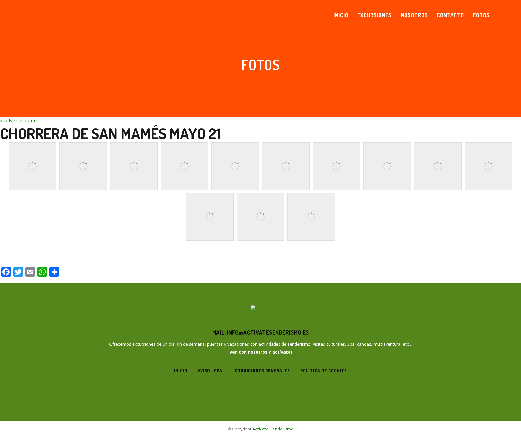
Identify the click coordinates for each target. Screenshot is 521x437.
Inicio (181, 370)
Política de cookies (323, 370)
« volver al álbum (19, 120)
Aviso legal (211, 370)
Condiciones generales (262, 370)
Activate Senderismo (273, 428)
